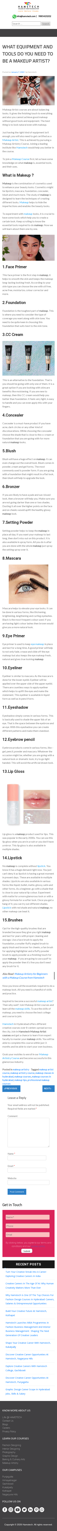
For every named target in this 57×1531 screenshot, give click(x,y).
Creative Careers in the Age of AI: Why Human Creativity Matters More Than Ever (30, 1285)
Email (11, 1166)
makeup (28, 213)
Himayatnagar (9, 1480)
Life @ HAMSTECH (12, 1417)
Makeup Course (20, 158)
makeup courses (22, 1076)
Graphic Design (10, 1455)
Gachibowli (7, 1483)
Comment (13, 1116)
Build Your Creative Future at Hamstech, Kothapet (26, 1313)
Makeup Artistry (21, 1069)
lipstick (41, 865)
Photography (8, 1452)
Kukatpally (7, 1487)
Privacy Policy (9, 1431)
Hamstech (22, 147)
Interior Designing (11, 1448)
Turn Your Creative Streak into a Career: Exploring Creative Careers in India (26, 1274)
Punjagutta (7, 1476)
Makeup (24, 202)
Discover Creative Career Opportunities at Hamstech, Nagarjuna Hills (27, 1356)
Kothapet (6, 1490)
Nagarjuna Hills (10, 1494)
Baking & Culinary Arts (13, 1459)
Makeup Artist (10, 139)
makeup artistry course (22, 1072)
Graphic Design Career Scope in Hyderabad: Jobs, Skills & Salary (28, 1391)
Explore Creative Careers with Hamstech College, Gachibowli (26, 1368)
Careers (6, 1427)
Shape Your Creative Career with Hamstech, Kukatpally (28, 1345)
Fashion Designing (11, 1445)
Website (12, 1178)
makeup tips (20, 1080)
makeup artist (44, 1001)
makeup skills (22, 1008)
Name (11, 1153)
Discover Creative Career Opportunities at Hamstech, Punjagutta (27, 1379)
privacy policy (38, 1246)
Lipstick (7, 907)
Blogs (5, 1424)
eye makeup (37, 643)
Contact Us (7, 1420)
